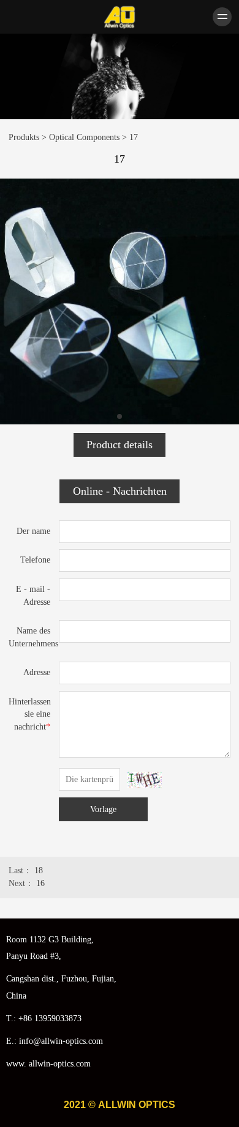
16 (40, 883)
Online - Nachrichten (120, 491)
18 (38, 870)
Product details (119, 444)
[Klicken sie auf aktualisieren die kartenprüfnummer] (144, 780)
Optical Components (84, 137)
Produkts (24, 137)
